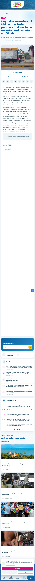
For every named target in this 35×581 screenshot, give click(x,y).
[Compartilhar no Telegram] (7, 81)
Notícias (8, 14)
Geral (3, 17)
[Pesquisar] (30, 347)
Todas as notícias (5, 441)
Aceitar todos (17, 568)
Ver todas (17, 429)
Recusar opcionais (9, 572)
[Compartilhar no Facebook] (11, 81)
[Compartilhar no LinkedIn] (19, 81)
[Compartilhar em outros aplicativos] (31, 81)
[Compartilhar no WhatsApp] (3, 81)
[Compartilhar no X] (15, 81)
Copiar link (7, 149)
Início (2, 14)
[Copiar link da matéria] (27, 81)
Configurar (25, 572)
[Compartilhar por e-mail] (23, 81)
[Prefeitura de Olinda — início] (17, 4)
